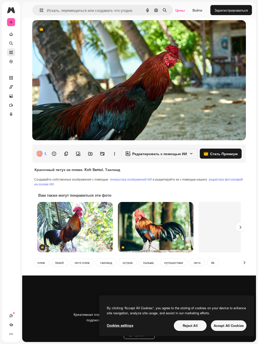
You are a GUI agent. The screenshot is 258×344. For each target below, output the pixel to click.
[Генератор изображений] (11, 96)
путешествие (173, 262)
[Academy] (11, 325)
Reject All (190, 325)
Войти (197, 10)
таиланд (106, 262)
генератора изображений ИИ (131, 179)
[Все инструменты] (11, 78)
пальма (148, 262)
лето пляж (82, 262)
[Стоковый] (11, 52)
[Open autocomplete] (39, 10)
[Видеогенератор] (11, 105)
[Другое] (11, 334)
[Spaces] (11, 87)
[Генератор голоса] (11, 114)
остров (128, 262)
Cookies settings (120, 325)
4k (212, 262)
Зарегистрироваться (231, 10)
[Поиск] (11, 43)
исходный (66, 29)
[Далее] (240, 227)
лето (197, 262)
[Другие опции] (114, 154)
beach (59, 262)
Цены (180, 10)
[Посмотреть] (11, 61)
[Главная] (11, 34)
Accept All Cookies (229, 325)
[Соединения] (11, 316)
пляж (41, 262)
